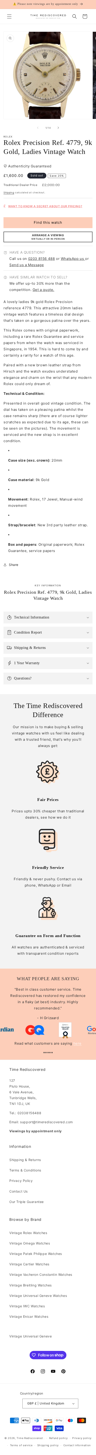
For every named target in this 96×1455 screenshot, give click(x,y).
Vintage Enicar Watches (28, 1316)
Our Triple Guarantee (26, 1202)
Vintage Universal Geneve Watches (38, 1296)
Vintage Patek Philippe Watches (35, 1254)
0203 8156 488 (41, 258)
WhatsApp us (73, 258)
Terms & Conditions (25, 1170)
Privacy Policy (21, 1181)
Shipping (8, 192)
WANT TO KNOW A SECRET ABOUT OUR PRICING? (45, 206)
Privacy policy (82, 1438)
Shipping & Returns (25, 1160)
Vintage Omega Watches (29, 1243)
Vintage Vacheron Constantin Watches (40, 1274)
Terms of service (21, 1445)
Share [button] (13, 565)
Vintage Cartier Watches (29, 1264)
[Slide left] (38, 128)
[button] (9, 16)
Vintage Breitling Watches (30, 1285)
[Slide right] (58, 128)
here (77, 1043)
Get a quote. (43, 289)
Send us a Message (26, 265)
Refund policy (58, 1438)
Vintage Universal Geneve (30, 1336)
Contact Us (18, 1191)
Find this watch (48, 222)
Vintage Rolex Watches (28, 1233)
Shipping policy (48, 1445)
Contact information (77, 1445)
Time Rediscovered (30, 1438)
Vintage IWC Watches (27, 1306)
